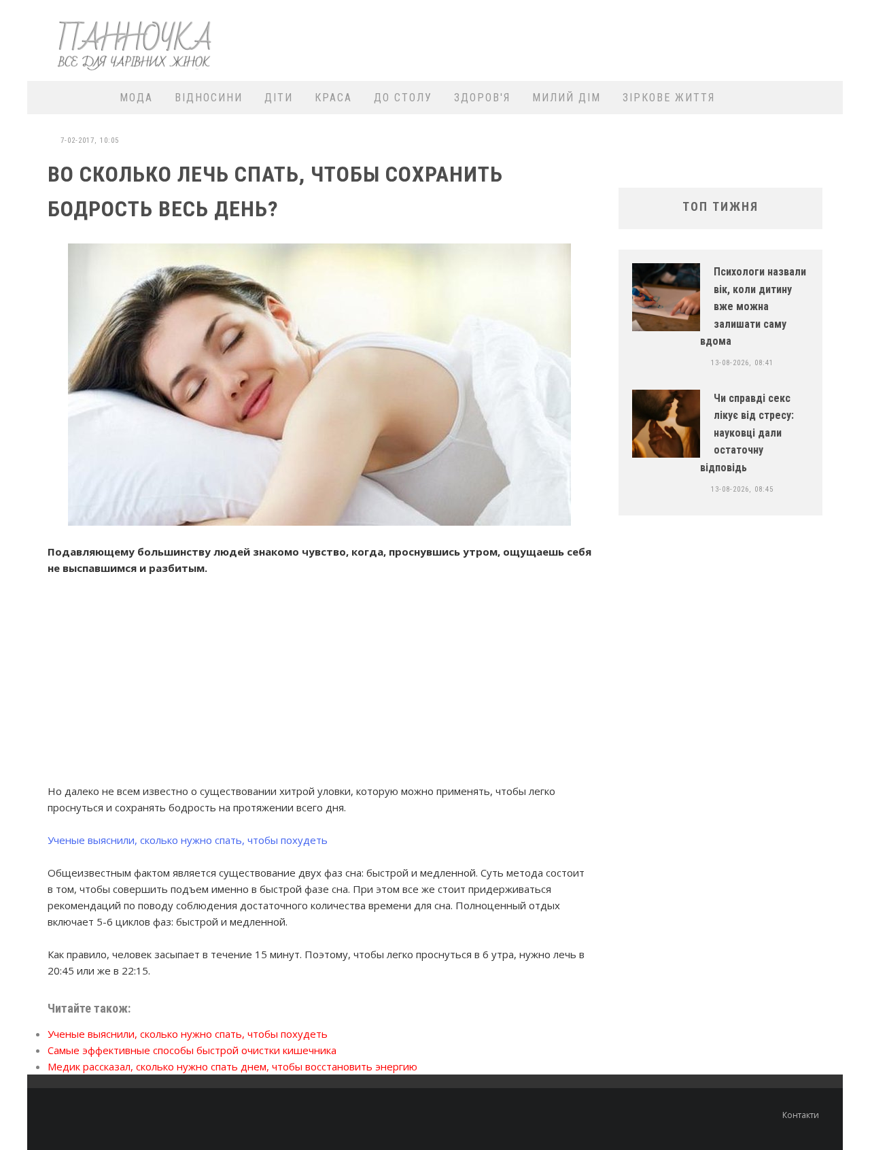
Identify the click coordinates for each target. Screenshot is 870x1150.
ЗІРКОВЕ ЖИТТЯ (669, 97)
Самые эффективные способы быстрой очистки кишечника (192, 1050)
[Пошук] (824, 97)
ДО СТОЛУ (403, 97)
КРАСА (333, 97)
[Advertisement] (588, 38)
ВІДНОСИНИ (209, 97)
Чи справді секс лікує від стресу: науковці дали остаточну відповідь (747, 433)
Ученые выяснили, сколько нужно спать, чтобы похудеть (188, 840)
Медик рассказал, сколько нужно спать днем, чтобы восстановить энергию (232, 1066)
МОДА (136, 97)
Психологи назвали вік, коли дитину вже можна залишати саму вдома (753, 306)
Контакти (800, 1115)
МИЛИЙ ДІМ (566, 97)
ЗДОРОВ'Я (482, 97)
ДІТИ (278, 97)
